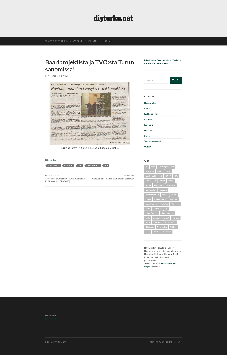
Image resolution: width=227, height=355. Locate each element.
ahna (153, 167)
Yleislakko (167, 232)
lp (166, 208)
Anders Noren (167, 342)
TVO (106, 166)
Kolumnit (148, 124)
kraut (148, 208)
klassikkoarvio (151, 204)
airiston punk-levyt (166, 167)
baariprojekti (54, 166)
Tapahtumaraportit (152, 141)
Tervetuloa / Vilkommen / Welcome (63, 41)
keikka (148, 199)
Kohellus (148, 119)
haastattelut (150, 190)
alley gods (150, 171)
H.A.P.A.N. (171, 185)
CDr (176, 176)
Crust (148, 180)
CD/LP (168, 176)
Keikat (147, 108)
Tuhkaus (173, 227)
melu (148, 218)
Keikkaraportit (151, 113)
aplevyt (160, 171)
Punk (148, 222)
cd (161, 176)
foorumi (108, 41)
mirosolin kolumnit (161, 218)
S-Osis (80, 166)
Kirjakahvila (50, 318)
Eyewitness (158, 185)
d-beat (162, 180)
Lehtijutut (68, 166)
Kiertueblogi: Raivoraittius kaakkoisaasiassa (113, 177)
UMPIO (156, 232)
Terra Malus (162, 227)
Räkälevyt (150, 227)
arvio (169, 171)
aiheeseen (165, 263)
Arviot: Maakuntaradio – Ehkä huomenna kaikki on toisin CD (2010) (65, 178)
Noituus (175, 218)
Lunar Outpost (152, 213)
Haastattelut (150, 103)
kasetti (173, 194)
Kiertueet (174, 199)
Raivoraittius (170, 222)
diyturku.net (59, 342)
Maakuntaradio (167, 213)
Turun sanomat (93, 166)
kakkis (164, 194)
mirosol (63, 76)
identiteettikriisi (152, 194)
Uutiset (53, 160)
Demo (170, 180)
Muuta (147, 136)
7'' (147, 167)
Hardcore (163, 190)
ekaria (148, 185)
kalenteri (93, 41)
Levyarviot (149, 130)
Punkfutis (157, 222)
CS (155, 180)
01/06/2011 (50, 76)
